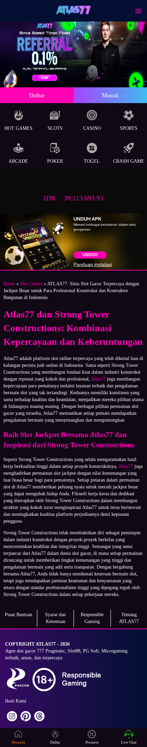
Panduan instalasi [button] (93, 264)
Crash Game (128, 161)
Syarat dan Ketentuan (55, 618)
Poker (55, 161)
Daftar (37, 95)
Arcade (18, 161)
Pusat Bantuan (18, 614)
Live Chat (128, 742)
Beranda (18, 742)
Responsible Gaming (92, 618)
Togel (92, 161)
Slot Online (31, 283)
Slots (55, 128)
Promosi (91, 742)
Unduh (90, 254)
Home (9, 283)
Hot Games (18, 128)
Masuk (110, 95)
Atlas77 (98, 379)
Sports (128, 128)
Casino (92, 128)
